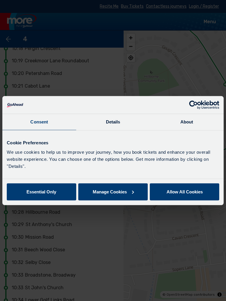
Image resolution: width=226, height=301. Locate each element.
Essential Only (41, 191)
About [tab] (186, 121)
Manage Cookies (110, 191)
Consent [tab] (39, 121)
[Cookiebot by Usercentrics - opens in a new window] (193, 105)
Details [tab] (113, 121)
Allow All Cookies (185, 191)
